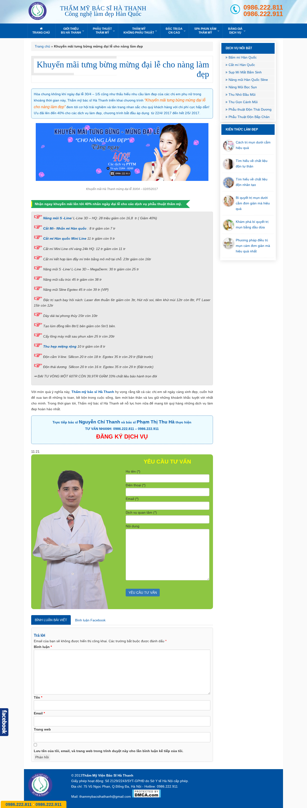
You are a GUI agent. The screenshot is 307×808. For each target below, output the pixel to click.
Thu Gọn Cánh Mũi (243, 102)
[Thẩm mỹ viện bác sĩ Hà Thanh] (42, 12)
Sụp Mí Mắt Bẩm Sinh (245, 72)
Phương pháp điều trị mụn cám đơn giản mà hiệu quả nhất (253, 245)
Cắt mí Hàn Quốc (242, 65)
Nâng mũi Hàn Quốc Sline (248, 80)
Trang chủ (42, 46)
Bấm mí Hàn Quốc (243, 57)
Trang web (42, 729)
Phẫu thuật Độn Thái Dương (250, 109)
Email (39, 713)
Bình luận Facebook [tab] (90, 620)
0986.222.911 (263, 14)
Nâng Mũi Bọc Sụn (243, 87)
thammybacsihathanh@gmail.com (105, 796)
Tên (38, 697)
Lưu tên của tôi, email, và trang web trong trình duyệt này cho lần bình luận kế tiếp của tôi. (108, 751)
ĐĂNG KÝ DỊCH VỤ (122, 436)
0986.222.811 (263, 7)
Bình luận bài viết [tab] (51, 620)
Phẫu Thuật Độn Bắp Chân (249, 117)
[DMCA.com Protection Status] (146, 796)
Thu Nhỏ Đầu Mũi (242, 94)
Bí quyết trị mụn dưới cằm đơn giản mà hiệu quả (253, 203)
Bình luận (43, 647)
